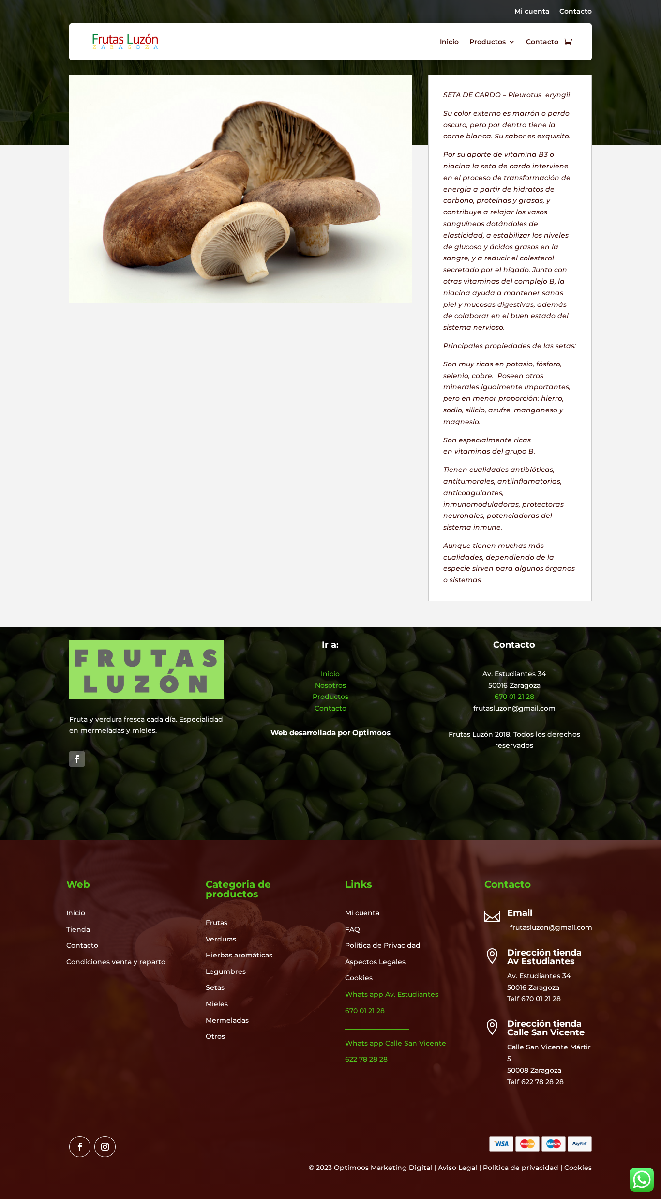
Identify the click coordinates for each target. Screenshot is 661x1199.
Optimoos (371, 732)
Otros (215, 1036)
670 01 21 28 (514, 696)
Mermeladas (227, 1020)
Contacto (575, 11)
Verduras (221, 939)
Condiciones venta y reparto (115, 961)
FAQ (352, 929)
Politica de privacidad (520, 1167)
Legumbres (226, 971)
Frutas (216, 922)
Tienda (78, 929)
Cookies (359, 977)
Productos (487, 41)
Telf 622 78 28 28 (535, 1082)
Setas (215, 987)
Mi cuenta (532, 11)
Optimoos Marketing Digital (383, 1167)
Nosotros (330, 685)
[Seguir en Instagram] (105, 1146)
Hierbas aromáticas (239, 955)
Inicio (449, 41)
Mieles (217, 1004)
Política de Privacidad (383, 945)
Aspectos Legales (375, 961)
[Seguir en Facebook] (77, 759)
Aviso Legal (457, 1167)
